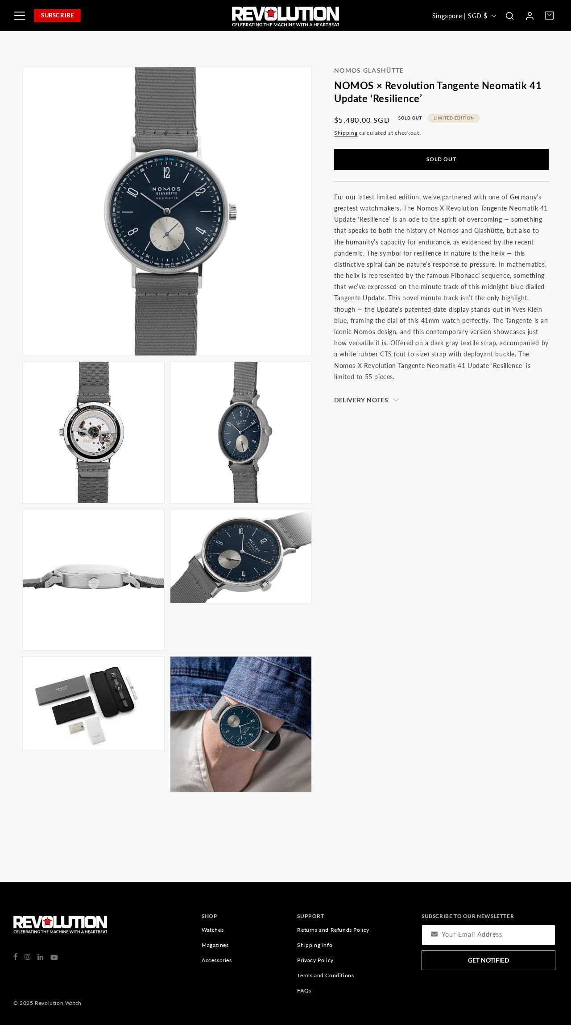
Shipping (346, 132)
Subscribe (57, 15)
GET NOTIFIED (488, 960)
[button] (509, 15)
